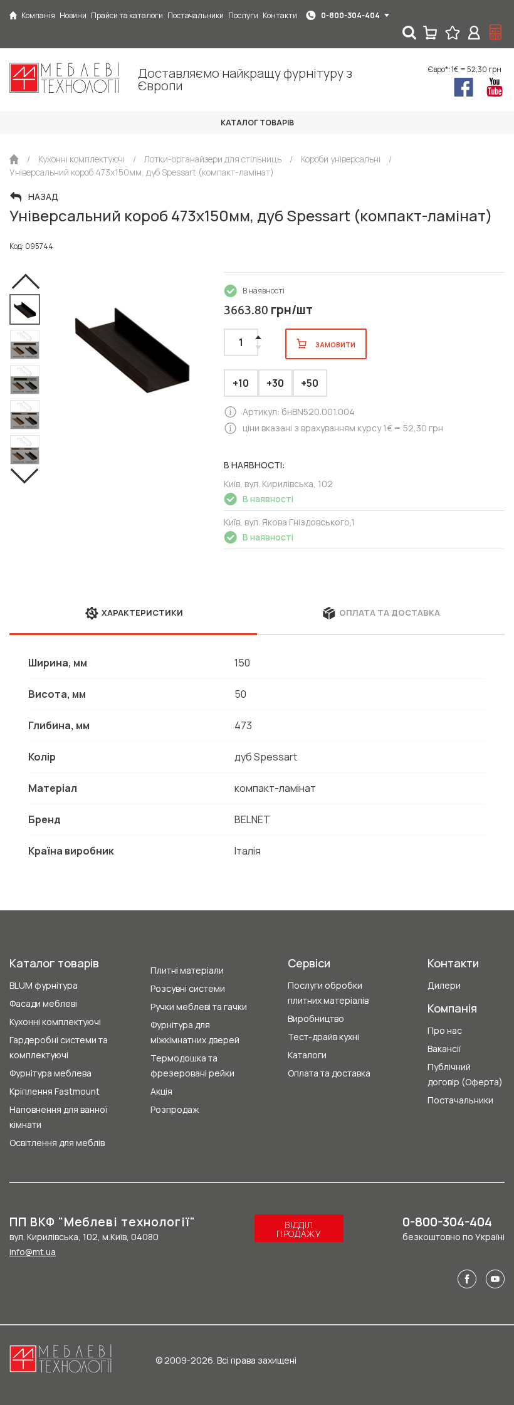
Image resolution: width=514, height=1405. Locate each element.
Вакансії (444, 1049)
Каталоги (307, 1055)
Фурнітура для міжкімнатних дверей (194, 1032)
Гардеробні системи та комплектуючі (58, 1047)
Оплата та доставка (329, 1073)
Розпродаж (174, 1109)
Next (25, 475)
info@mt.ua (32, 1252)
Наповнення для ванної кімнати (58, 1116)
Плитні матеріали (187, 970)
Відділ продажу (299, 1229)
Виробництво (316, 1018)
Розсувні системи (187, 988)
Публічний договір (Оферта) (465, 1074)
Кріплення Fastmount (54, 1091)
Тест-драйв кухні (323, 1037)
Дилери (444, 985)
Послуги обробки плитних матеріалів (328, 992)
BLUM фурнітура (43, 985)
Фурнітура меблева (50, 1073)
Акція (161, 1091)
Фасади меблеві (43, 1003)
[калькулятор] (496, 32)
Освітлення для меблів (57, 1143)
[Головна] (13, 15)
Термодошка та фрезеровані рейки (192, 1065)
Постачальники (460, 1100)
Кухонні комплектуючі (55, 1022)
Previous (25, 281)
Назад (43, 196)
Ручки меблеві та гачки (198, 1007)
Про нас (444, 1030)
